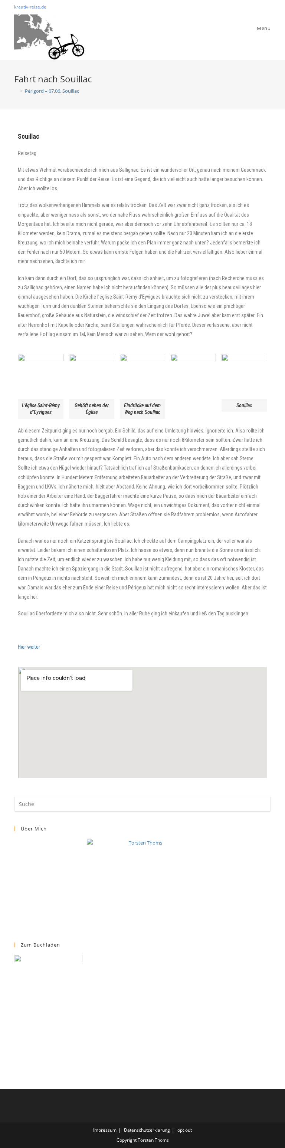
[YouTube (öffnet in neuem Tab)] (268, 7)
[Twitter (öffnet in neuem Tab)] (252, 7)
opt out (184, 1130)
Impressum (105, 1130)
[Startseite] (16, 91)
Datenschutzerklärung (147, 1130)
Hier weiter (29, 647)
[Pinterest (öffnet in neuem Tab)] (260, 7)
